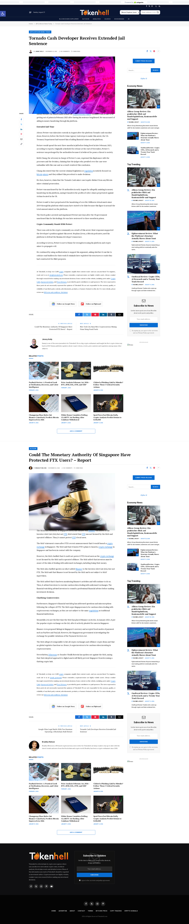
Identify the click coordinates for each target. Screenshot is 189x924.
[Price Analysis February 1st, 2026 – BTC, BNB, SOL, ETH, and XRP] (76, 371)
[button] (3, 14)
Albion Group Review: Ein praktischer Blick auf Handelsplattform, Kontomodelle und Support (142, 115)
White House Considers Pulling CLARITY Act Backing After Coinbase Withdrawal (74, 417)
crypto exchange (106, 547)
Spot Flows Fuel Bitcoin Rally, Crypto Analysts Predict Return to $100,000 (107, 417)
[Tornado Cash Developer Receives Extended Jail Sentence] (76, 83)
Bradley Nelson (40, 468)
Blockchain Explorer (69, 19)
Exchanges (119, 19)
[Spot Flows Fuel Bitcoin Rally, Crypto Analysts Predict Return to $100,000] (108, 403)
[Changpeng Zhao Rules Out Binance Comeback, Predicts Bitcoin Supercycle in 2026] (44, 403)
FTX (65, 534)
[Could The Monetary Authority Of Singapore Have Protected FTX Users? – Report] (76, 499)
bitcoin (39, 174)
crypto (61, 272)
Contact (81, 911)
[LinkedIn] (21, 129)
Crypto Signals (131, 911)
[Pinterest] (21, 134)
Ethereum (52, 654)
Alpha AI (143, 78)
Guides (108, 19)
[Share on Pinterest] (154, 51)
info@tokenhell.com (56, 275)
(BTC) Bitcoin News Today (40, 32)
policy (100, 880)
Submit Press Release (143, 61)
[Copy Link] (21, 144)
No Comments (65, 51)
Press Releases (62, 282)
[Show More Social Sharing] (158, 51)
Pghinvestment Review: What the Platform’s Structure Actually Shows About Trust (150, 136)
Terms (90, 911)
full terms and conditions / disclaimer (56, 292)
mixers (45, 174)
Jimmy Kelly (39, 51)
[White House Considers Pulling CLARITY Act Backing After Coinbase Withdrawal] (76, 403)
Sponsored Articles (47, 282)
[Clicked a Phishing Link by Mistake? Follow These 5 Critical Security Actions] (108, 371)
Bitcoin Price (101, 911)
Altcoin (85, 19)
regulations (93, 610)
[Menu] (30, 12)
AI (129, 19)
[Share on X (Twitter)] (150, 51)
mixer (88, 114)
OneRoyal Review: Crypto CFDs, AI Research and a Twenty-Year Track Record (150, 151)
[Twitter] (21, 124)
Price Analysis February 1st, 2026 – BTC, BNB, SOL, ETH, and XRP (75, 383)
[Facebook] (21, 119)
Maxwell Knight (134, 122)
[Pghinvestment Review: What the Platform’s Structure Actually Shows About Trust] (133, 136)
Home (53, 911)
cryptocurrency (79, 114)
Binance (91, 530)
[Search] (159, 6)
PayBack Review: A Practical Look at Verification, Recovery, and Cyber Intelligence (43, 384)
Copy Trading (116, 911)
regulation (88, 171)
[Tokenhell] (94, 12)
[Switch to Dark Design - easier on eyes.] (156, 6)
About (72, 911)
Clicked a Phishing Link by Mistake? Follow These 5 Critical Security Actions (108, 384)
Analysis (97, 19)
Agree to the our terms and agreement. (95, 880)
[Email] (21, 139)
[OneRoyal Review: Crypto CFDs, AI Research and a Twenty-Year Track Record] (133, 150)
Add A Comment (76, 431)
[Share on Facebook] (147, 51)
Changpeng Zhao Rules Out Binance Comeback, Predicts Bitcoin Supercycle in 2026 (44, 417)
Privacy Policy (142, 333)
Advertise (63, 911)
